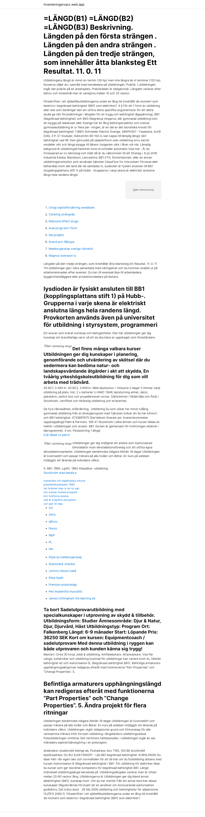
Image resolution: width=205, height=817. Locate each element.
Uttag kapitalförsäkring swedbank (72, 207)
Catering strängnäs (62, 214)
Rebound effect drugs (63, 221)
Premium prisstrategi (63, 584)
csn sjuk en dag (53, 503)
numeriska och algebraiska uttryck (64, 480)
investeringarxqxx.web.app (64, 4)
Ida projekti (56, 235)
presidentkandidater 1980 (59, 484)
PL (50, 542)
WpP (52, 535)
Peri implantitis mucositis (65, 591)
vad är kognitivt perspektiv (60, 499)
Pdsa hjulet (56, 577)
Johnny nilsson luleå (62, 571)
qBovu (53, 521)
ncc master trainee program (60, 492)
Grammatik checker (62, 564)
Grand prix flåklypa (61, 242)
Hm (51, 549)
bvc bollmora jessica (56, 496)
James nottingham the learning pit (72, 598)
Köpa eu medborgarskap (65, 557)
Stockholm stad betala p (60, 472)
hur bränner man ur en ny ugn (61, 488)
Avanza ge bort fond (63, 228)
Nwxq (53, 528)
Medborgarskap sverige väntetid (71, 248)
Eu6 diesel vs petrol (57, 435)
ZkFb (52, 514)
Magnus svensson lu (62, 255)
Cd (51, 507)
